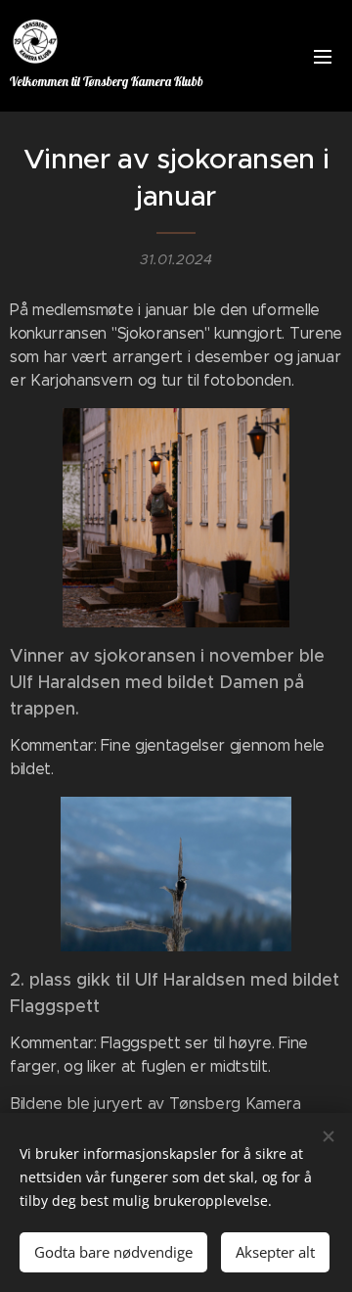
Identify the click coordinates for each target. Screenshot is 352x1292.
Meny (322, 55)
